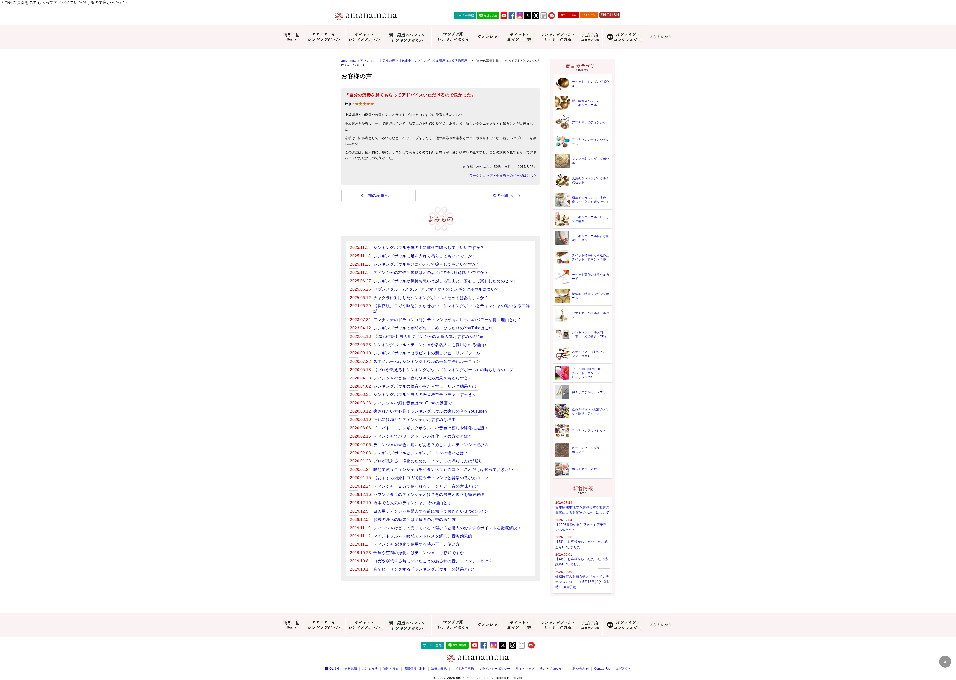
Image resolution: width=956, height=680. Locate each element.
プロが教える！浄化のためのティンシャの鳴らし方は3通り (428, 461)
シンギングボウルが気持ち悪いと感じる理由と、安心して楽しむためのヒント (445, 281)
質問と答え (391, 668)
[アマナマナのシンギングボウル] (323, 37)
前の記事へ (378, 195)
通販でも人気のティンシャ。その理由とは (412, 503)
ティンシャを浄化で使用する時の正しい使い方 (416, 544)
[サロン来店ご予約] (589, 37)
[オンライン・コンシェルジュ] (624, 37)
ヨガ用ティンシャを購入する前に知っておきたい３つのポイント (433, 511)
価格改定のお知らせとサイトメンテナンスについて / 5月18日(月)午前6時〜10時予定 (582, 582)
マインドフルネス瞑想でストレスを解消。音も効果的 (422, 536)
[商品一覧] (291, 37)
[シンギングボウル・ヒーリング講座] (557, 37)
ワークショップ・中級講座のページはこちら (503, 175)
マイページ (589, 14)
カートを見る (568, 14)
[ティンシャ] (487, 37)
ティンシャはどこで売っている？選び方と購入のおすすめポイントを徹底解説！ (447, 528)
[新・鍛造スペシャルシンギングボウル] (407, 37)
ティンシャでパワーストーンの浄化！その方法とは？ (422, 436)
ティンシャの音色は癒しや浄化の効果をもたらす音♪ (421, 378)
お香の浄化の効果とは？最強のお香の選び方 (414, 519)
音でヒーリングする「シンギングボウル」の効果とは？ (424, 569)
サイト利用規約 (463, 668)
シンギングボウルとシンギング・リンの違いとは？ (420, 453)
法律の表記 (439, 668)
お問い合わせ (579, 668)
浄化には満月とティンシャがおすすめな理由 (414, 419)
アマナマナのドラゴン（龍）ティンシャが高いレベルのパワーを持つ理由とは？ (447, 320)
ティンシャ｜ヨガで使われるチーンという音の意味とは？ (426, 486)
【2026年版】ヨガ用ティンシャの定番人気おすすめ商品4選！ (430, 336)
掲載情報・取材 (415, 668)
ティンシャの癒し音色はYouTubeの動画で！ (414, 403)
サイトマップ (525, 668)
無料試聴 (350, 668)
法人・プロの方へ (552, 668)
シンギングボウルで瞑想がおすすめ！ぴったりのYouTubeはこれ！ (435, 328)
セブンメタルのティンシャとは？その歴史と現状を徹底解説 (428, 494)
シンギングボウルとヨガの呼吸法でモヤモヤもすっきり (424, 394)
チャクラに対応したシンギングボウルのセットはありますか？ (430, 298)
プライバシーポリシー (494, 668)
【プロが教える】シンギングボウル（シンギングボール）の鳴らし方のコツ (443, 370)
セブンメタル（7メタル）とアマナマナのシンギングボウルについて (436, 289)
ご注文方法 (370, 668)
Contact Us (602, 668)
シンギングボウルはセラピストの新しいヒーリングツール (426, 353)
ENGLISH (332, 668)
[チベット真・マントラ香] (519, 37)
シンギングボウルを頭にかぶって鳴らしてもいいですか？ (426, 264)
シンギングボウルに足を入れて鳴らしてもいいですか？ (424, 256)
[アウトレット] (660, 37)
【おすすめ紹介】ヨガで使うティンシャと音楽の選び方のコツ (430, 478)
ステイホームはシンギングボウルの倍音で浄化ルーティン (426, 361)
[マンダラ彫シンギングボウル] (453, 37)
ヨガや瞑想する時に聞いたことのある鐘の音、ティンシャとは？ (433, 561)
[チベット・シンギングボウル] (364, 37)
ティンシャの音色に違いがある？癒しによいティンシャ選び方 (430, 445)
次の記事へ (503, 195)
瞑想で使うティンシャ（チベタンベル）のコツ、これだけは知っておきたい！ (445, 469)
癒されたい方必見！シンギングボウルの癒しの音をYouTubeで (431, 411)
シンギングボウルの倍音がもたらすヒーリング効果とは (424, 386)
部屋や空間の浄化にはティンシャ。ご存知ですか (418, 553)
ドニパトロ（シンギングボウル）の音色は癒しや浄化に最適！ (430, 428)
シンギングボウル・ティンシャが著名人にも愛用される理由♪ (429, 345)
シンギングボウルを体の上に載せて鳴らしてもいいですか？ (428, 247)
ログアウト (623, 668)
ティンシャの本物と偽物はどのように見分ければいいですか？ (430, 272)
